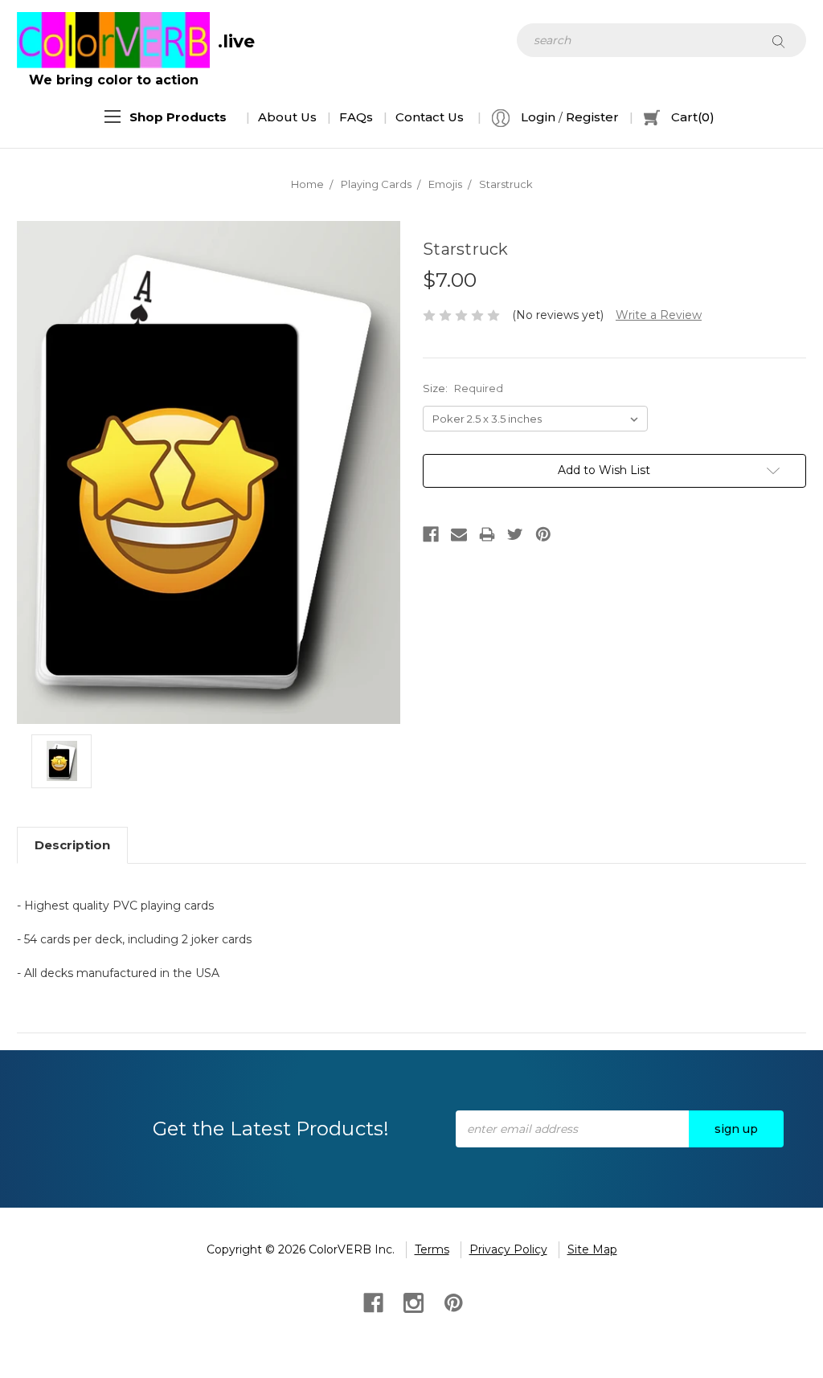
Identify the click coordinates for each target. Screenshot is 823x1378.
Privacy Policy (508, 1249)
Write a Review (659, 315)
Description (72, 845)
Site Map (592, 1249)
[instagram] (411, 1301)
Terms (432, 1249)
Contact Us (429, 117)
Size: (463, 388)
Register (592, 117)
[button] (178, 117)
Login (536, 117)
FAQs (356, 117)
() (692, 117)
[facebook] (371, 1301)
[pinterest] (452, 1301)
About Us (287, 117)
